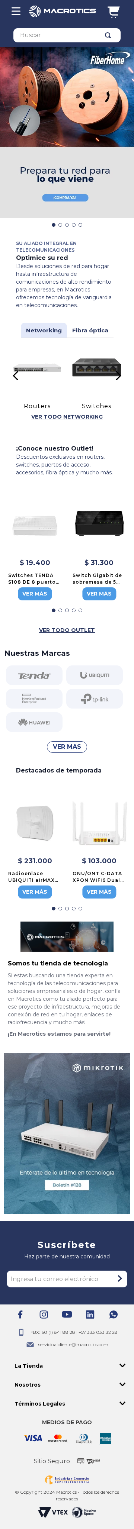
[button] (53, 225)
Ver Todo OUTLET (67, 630)
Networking (44, 330)
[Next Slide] (118, 376)
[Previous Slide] (16, 376)
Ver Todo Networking (67, 416)
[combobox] (67, 35)
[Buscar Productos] (109, 35)
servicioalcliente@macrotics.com (73, 1344)
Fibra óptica (90, 330)
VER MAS (67, 746)
